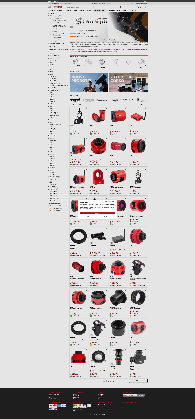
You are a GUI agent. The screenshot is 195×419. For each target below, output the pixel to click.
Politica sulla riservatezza (110, 201)
